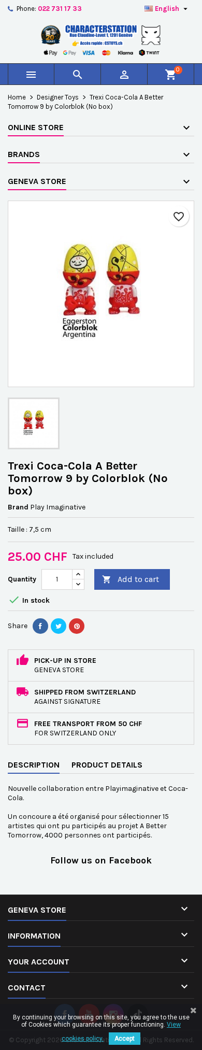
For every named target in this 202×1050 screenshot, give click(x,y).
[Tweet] (58, 626)
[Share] (40, 626)
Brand (18, 507)
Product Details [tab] (106, 765)
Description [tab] (34, 765)
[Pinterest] (76, 626)
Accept (124, 1038)
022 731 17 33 (60, 8)
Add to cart (130, 579)
